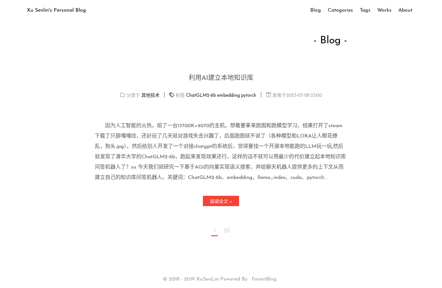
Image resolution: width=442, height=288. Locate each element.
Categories (340, 10)
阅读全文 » (221, 201)
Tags (365, 10)
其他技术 (150, 95)
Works (384, 10)
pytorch (248, 95)
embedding (228, 95)
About (405, 10)
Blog (315, 10)
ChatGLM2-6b (201, 95)
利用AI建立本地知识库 (221, 78)
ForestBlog (264, 279)
